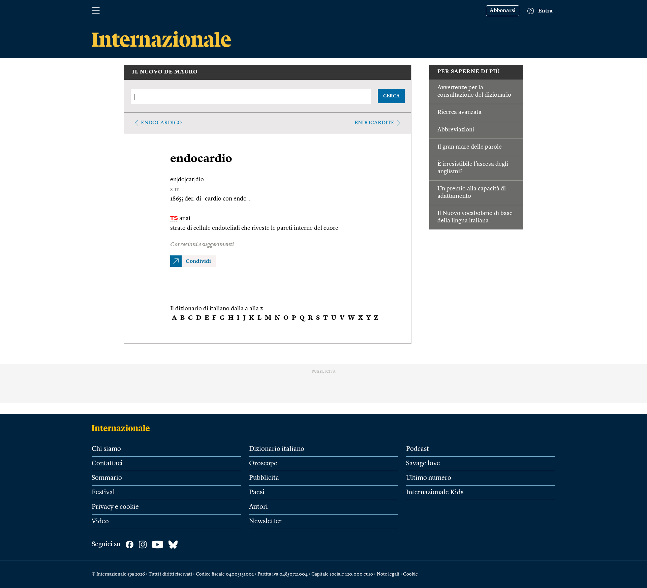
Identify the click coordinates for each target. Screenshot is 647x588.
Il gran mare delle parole (469, 147)
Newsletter (265, 521)
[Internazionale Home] (123, 428)
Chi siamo (106, 449)
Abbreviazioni (455, 130)
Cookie (410, 574)
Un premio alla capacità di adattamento (471, 192)
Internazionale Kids (434, 492)
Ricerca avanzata (459, 112)
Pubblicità (264, 478)
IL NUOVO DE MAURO (165, 72)
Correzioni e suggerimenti (202, 245)
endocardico (161, 123)
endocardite (374, 123)
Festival (103, 492)
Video (100, 521)
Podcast (417, 449)
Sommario (107, 478)
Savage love (423, 463)
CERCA (391, 96)
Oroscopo (263, 463)
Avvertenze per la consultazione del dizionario (474, 91)
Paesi (257, 492)
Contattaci (107, 463)
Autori (258, 507)
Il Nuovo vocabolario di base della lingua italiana (475, 217)
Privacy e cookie (115, 507)
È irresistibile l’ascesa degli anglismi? (472, 168)
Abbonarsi (503, 10)
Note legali (388, 574)
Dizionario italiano (276, 449)
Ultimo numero (428, 478)
